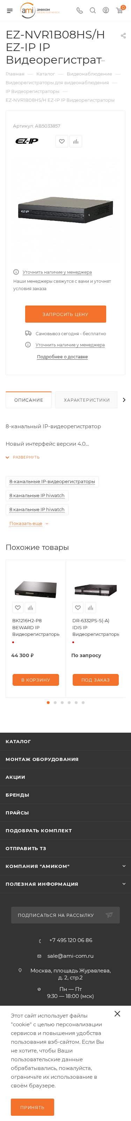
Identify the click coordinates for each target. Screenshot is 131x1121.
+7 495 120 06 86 (70, 940)
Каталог (18, 741)
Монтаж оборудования (42, 759)
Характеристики (87, 400)
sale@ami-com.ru (71, 956)
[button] (48, 702)
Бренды (17, 795)
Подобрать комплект (39, 830)
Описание (28, 400)
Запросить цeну (65, 314)
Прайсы (17, 812)
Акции (16, 777)
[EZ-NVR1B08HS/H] (65, 210)
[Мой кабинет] (106, 11)
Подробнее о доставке (62, 356)
